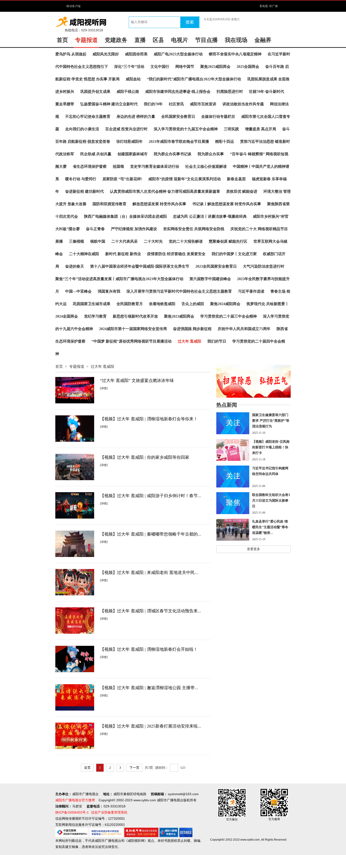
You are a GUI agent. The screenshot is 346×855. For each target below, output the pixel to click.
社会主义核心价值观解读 (206, 166)
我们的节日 (216, 341)
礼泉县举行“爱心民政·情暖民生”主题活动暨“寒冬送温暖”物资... (270, 527)
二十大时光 (153, 241)
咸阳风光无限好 (106, 54)
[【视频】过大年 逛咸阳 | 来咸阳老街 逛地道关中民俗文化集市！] (74, 582)
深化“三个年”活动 (129, 67)
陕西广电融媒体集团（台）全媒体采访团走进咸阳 (125, 216)
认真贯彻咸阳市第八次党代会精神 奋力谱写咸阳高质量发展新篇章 (165, 191)
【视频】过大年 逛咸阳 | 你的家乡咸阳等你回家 (144, 457)
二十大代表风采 (124, 241)
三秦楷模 (76, 241)
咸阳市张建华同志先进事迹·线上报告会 (177, 92)
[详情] (104, 388)
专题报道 (86, 40)
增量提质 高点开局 (260, 129)
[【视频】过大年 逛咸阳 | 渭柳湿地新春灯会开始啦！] (74, 659)
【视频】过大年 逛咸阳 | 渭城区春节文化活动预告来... (150, 611)
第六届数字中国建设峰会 (210, 279)
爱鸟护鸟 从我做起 (70, 54)
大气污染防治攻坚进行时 (263, 266)
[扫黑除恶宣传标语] (253, 381)
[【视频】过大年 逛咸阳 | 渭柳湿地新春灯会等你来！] (74, 428)
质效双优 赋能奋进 (241, 191)
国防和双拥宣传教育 (109, 204)
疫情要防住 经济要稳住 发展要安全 (176, 254)
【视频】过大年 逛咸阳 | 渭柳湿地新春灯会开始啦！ (149, 649)
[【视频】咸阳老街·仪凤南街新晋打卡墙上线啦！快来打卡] (232, 450)
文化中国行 (159, 67)
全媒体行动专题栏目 (218, 117)
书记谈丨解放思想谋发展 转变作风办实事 (226, 204)
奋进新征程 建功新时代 (84, 191)
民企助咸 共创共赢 (95, 154)
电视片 (179, 40)
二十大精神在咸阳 (84, 254)
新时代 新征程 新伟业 (123, 254)
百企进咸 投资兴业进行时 (126, 129)
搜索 (189, 22)
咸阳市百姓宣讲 (203, 104)
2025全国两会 (248, 67)
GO (183, 767)
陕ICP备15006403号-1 (72, 812)
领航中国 (97, 241)
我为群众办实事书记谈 (172, 154)
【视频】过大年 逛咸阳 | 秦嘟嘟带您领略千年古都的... (150, 534)
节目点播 (206, 40)
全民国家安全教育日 (178, 117)
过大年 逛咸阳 (189, 341)
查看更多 (253, 549)
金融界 (262, 40)
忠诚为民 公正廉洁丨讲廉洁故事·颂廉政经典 (210, 216)
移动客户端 (73, 6)
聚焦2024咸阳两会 (225, 304)
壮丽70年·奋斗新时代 (266, 92)
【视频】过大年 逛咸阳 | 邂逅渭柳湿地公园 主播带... (149, 687)
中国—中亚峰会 (78, 291)
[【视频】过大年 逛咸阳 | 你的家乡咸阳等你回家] (74, 467)
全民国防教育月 (130, 304)
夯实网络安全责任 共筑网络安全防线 (193, 229)
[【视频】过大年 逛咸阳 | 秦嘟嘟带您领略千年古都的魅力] (74, 544)
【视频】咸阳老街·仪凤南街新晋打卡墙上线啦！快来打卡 (271, 447)
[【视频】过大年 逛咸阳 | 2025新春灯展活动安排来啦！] (74, 736)
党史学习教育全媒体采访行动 (154, 166)
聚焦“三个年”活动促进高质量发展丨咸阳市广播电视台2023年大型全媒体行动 (119, 279)
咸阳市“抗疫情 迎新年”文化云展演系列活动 (184, 179)
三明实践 (231, 129)
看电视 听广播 (268, 6)
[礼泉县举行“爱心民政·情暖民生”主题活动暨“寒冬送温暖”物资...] (232, 530)
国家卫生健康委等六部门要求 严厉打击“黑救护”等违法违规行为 (270, 420)
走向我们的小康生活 (82, 129)
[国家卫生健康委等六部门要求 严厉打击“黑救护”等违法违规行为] (232, 423)
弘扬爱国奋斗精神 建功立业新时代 (109, 104)
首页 (62, 40)
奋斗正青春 (95, 229)
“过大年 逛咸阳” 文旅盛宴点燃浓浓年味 (137, 380)
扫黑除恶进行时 (230, 92)
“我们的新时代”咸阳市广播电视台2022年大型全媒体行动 (194, 79)
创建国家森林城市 (132, 154)
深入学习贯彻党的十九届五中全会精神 (186, 129)
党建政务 (116, 40)
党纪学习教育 (95, 316)
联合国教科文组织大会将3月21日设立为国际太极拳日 (271, 500)
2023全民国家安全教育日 (216, 266)
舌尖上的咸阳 (192, 304)
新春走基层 (236, 179)
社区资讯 (176, 104)
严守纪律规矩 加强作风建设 (134, 229)
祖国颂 (118, 166)
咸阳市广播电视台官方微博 (75, 800)
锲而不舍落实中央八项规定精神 (235, 54)
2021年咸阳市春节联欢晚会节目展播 (179, 141)
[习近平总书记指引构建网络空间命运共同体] (232, 476)
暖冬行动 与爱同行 (80, 179)
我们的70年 (153, 104)
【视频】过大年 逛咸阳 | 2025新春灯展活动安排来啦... (150, 726)
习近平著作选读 (251, 291)
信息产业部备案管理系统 (109, 812)
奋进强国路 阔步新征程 (192, 329)
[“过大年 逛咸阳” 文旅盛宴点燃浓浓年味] (74, 390)
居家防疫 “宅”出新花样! (122, 179)
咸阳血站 (133, 79)
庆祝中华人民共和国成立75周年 (244, 329)
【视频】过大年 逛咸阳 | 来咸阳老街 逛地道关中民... (149, 572)
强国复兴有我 (109, 291)
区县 (158, 40)
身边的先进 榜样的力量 (136, 117)
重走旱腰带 (64, 104)
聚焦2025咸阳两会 (215, 67)
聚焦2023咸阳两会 (179, 316)
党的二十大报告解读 (186, 241)
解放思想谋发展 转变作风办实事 (159, 204)
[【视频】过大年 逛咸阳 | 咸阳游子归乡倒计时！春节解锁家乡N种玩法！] (74, 505)
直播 (140, 40)
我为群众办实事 (210, 154)
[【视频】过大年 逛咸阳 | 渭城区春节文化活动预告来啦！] (74, 620)
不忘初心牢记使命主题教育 (87, 117)
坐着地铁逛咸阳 (162, 304)
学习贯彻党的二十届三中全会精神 (228, 316)
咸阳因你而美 (136, 54)
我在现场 (236, 40)
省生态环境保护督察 (90, 166)
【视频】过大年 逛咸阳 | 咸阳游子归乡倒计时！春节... (150, 495)
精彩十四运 (224, 141)
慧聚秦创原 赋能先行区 (228, 241)
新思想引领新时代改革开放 (135, 316)
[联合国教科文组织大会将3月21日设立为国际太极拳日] (232, 503)
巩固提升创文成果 (95, 92)
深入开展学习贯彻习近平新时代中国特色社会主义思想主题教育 (179, 291)
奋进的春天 (74, 266)
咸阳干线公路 (128, 92)
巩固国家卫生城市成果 (91, 304)
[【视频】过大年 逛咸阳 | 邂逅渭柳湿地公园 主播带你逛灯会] (74, 697)
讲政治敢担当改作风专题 (243, 104)
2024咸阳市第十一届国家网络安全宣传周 (133, 329)
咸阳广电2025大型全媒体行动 (178, 54)
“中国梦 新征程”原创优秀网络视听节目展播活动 (132, 341)
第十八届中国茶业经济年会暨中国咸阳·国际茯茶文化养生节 (139, 266)
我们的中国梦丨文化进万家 (234, 254)
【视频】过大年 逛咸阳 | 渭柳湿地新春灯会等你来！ (149, 419)
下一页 (134, 767)
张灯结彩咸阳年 (129, 141)
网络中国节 (184, 67)
